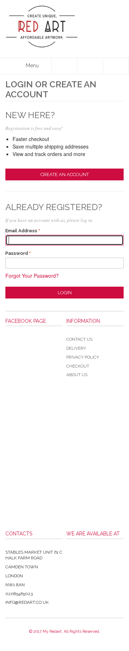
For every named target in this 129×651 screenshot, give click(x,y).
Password (16, 253)
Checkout (77, 366)
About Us (76, 374)
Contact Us (79, 339)
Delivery (76, 348)
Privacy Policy (82, 357)
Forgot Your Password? (32, 275)
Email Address (21, 230)
